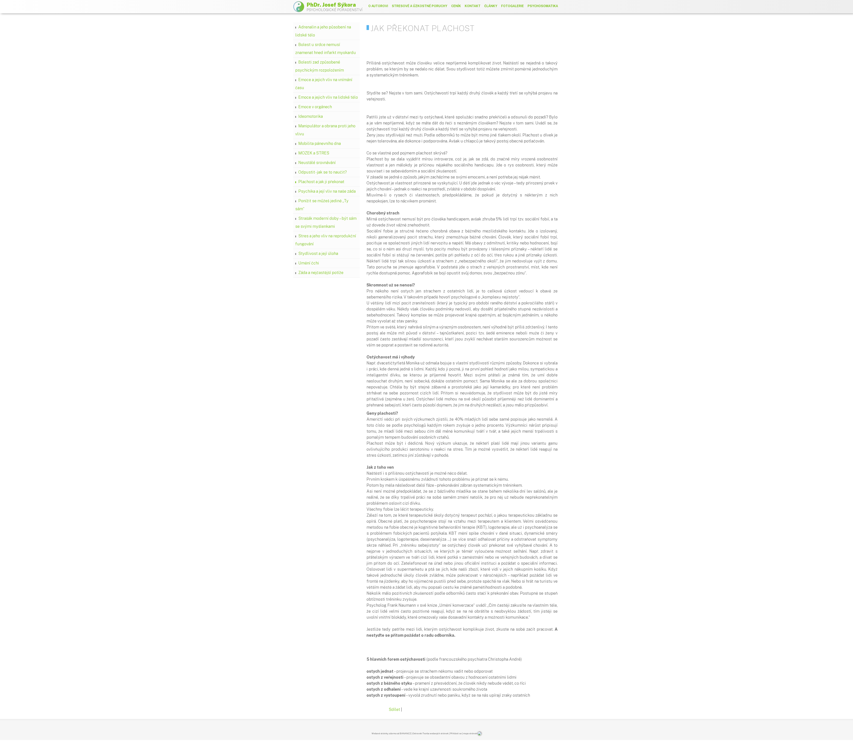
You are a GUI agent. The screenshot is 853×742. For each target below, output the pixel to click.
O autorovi (378, 6)
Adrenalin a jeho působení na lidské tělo (323, 31)
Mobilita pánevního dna (319, 143)
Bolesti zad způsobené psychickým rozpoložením (319, 66)
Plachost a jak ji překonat (321, 181)
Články (490, 6)
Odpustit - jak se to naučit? (322, 172)
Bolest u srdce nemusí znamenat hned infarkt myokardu (325, 48)
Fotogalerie (512, 6)
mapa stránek (470, 733)
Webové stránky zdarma (384, 733)
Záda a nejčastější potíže (320, 272)
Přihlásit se (456, 733)
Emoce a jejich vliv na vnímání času (323, 83)
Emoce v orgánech (315, 106)
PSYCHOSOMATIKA (543, 6)
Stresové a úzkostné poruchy (419, 6)
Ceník (456, 6)
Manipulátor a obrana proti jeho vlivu (325, 130)
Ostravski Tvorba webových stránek (430, 733)
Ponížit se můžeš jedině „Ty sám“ (322, 204)
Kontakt (472, 6)
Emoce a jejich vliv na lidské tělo (328, 97)
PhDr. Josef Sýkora (331, 5)
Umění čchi (308, 263)
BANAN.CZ (405, 733)
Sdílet (394, 709)
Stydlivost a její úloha (318, 253)
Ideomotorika (310, 116)
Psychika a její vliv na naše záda (327, 191)
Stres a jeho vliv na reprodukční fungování (325, 240)
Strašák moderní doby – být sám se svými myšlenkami (326, 222)
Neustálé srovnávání (317, 162)
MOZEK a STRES (313, 153)
